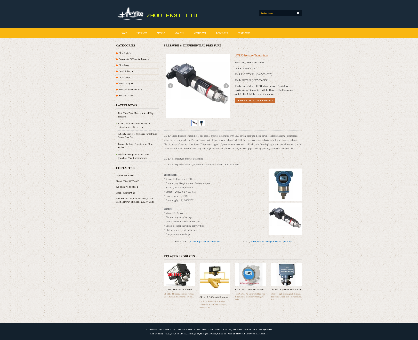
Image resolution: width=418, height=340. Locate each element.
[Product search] (298, 13)
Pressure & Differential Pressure (134, 59)
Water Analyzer (126, 83)
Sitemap (268, 329)
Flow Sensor (124, 77)
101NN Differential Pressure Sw (286, 289)
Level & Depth (126, 71)
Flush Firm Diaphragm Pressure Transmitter (271, 241)
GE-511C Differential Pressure (178, 289)
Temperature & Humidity (130, 89)
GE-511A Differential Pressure (214, 297)
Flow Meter (124, 65)
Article (161, 33)
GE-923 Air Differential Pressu (249, 289)
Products (142, 33)
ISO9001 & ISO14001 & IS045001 (256, 100)
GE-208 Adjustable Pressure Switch (205, 241)
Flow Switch (125, 53)
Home (124, 33)
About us (180, 33)
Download (222, 33)
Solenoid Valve (126, 95)
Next (226, 86)
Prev (170, 86)
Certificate (200, 33)
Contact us (244, 33)
